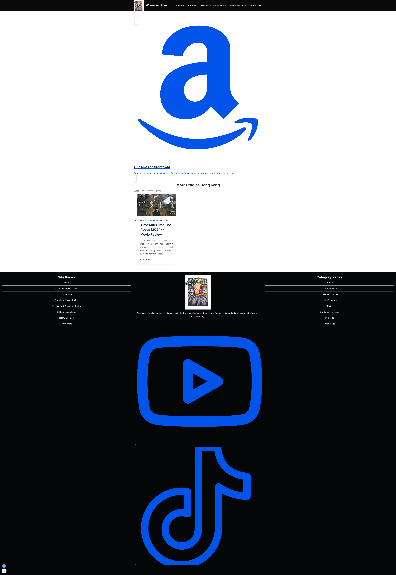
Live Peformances (329, 300)
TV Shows (191, 5)
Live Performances (238, 5)
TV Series (329, 318)
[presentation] (156, 205)
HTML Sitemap (66, 318)
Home (136, 191)
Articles (329, 282)
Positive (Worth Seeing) (158, 220)
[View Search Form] (260, 5)
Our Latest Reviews (329, 312)
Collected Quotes (329, 294)
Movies (143, 220)
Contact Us (66, 294)
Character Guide (218, 5)
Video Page (329, 323)
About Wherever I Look (66, 288)
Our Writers (66, 323)
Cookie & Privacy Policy (66, 300)
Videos (252, 5)
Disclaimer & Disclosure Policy (66, 306)
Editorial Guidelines (66, 312)
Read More (147, 259)
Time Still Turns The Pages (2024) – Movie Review (155, 229)
